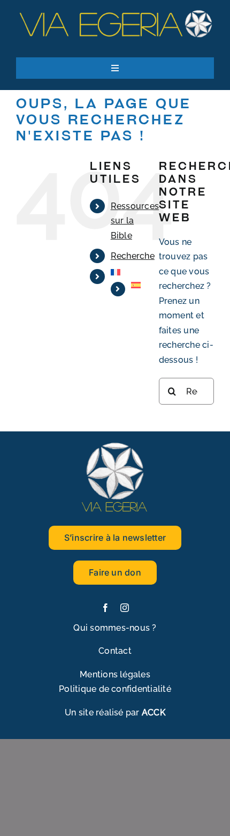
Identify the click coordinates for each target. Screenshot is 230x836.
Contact (115, 651)
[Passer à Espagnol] (137, 285)
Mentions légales (115, 674)
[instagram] (124, 607)
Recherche (133, 256)
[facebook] (105, 607)
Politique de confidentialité (115, 689)
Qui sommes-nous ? (114, 628)
